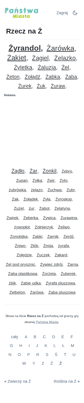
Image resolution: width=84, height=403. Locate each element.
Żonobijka (19, 236)
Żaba (71, 76)
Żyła (46, 199)
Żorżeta (49, 274)
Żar (33, 171)
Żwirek (12, 218)
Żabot (44, 208)
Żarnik (52, 236)
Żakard (61, 255)
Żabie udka (31, 283)
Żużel (19, 208)
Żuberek (68, 274)
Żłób (34, 246)
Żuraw (58, 86)
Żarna (72, 264)
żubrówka (17, 190)
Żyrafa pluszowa (60, 283)
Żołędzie (24, 255)
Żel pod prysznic (20, 264)
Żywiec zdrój (51, 264)
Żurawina (68, 218)
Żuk (41, 86)
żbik (12, 283)
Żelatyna (62, 208)
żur (31, 208)
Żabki (37, 236)
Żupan (22, 180)
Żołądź (32, 76)
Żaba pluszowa (61, 292)
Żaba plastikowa (22, 274)
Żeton (12, 76)
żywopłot (22, 227)
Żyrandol (25, 48)
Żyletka (23, 67)
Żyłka (37, 180)
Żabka (52, 76)
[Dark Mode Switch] (75, 14)
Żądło (17, 171)
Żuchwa (54, 190)
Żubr (71, 190)
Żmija (48, 246)
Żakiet (16, 57)
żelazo (37, 190)
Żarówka (60, 48)
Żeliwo (64, 227)
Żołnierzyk (44, 227)
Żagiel (40, 58)
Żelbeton (17, 292)
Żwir (51, 180)
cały (15, 336)
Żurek (25, 86)
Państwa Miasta (47, 322)
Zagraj (62, 13)
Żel (65, 67)
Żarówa (36, 292)
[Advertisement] (42, 130)
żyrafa (63, 246)
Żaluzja (47, 67)
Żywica (49, 218)
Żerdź (68, 236)
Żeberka (30, 218)
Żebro (67, 171)
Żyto (63, 180)
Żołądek (31, 199)
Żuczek (43, 255)
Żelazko (65, 58)
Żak (15, 199)
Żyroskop (63, 199)
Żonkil (49, 171)
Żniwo (20, 246)
